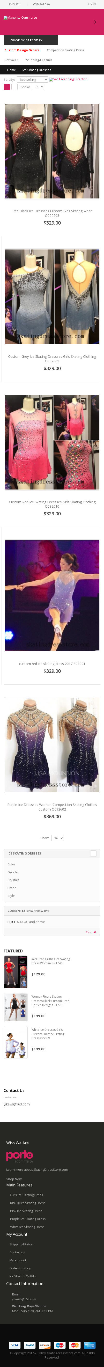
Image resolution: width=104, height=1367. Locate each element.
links (92, 4)
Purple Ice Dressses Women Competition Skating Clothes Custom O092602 (52, 806)
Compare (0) (41, 4)
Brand (11, 888)
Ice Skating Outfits (22, 1276)
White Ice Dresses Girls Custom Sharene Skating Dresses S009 (47, 1034)
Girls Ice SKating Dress (26, 1195)
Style (11, 895)
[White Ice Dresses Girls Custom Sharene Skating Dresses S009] (15, 1042)
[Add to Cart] (52, 234)
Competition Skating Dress (65, 50)
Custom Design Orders (22, 50)
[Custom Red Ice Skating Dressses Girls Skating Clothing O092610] (52, 442)
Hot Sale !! (11, 60)
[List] (14, 87)
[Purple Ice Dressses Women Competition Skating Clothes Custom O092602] (52, 745)
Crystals (13, 880)
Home (11, 70)
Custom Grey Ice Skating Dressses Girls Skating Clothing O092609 (52, 358)
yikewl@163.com (24, 1299)
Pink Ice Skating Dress (26, 1211)
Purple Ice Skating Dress (28, 1219)
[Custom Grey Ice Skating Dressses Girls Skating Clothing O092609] (52, 296)
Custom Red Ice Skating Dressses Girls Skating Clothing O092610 (52, 504)
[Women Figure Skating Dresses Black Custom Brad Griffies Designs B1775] (15, 1007)
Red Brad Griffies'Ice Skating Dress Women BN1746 (50, 961)
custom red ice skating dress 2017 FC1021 (52, 663)
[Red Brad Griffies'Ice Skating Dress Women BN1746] (15, 972)
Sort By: (9, 79)
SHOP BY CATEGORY (26, 40)
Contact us (17, 1252)
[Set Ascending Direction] (68, 79)
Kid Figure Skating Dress (27, 1203)
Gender (13, 872)
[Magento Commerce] (20, 18)
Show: (25, 86)
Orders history (20, 1268)
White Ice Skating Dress (27, 1227)
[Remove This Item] (94, 922)
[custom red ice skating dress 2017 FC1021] (52, 595)
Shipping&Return (39, 60)
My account (17, 1260)
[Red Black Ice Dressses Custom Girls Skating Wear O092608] (52, 151)
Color (11, 864)
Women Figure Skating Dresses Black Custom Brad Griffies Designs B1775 (50, 1000)
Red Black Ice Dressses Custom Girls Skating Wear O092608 (52, 213)
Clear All (91, 932)
